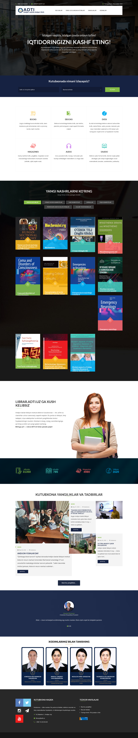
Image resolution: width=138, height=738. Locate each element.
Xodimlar (103, 10)
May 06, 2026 (102, 540)
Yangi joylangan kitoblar (75, 10)
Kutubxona (33, 550)
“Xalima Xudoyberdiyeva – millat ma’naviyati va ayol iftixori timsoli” (81, 511)
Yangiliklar (92, 10)
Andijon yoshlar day (28, 553)
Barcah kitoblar (85, 709)
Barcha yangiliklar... (69, 583)
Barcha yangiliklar (86, 707)
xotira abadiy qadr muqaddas (106, 544)
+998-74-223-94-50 (22, 4)
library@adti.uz (39, 4)
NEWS (19, 547)
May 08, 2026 (22, 550)
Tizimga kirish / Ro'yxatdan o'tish (113, 4)
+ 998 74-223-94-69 (42, 722)
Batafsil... (23, 571)
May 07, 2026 (76, 507)
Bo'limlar (58, 10)
